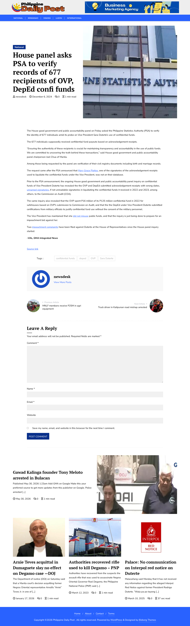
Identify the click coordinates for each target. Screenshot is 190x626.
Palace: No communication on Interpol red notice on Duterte (150, 567)
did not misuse (80, 216)
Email (30, 402)
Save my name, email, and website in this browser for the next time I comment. (73, 428)
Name (31, 388)
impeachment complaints (45, 227)
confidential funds (65, 258)
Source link (32, 248)
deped (82, 258)
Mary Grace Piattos (88, 170)
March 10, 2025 (136, 598)
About (88, 613)
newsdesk (21, 96)
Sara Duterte (106, 258)
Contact (100, 613)
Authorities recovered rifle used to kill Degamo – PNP (94, 564)
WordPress (116, 619)
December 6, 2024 (42, 96)
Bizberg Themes (147, 619)
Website (31, 415)
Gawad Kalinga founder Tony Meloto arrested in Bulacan (48, 475)
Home (77, 613)
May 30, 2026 (23, 498)
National (19, 47)
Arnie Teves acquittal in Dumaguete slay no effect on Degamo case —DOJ (37, 567)
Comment (33, 343)
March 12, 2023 (80, 592)
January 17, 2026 (25, 598)
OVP (93, 258)
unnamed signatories (38, 189)
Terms (111, 613)
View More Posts (62, 282)
